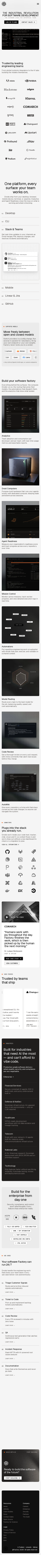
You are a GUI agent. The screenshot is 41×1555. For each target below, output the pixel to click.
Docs (5, 1514)
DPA (4, 1538)
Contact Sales (8, 1517)
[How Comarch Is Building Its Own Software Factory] (19, 1420)
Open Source (8, 1519)
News (5, 1506)
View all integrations (9, 844)
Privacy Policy (8, 1530)
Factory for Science (10, 1522)
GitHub (35, 1547)
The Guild (26, 1517)
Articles (6, 1509)
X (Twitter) (20, 1547)
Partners (26, 1514)
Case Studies (8, 1511)
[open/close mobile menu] (38, 4)
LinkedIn (28, 1547)
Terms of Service (9, 1532)
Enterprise (7, 1077)
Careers (25, 1506)
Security (26, 1511)
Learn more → (10, 1292)
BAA (4, 1540)
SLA (4, 1535)
